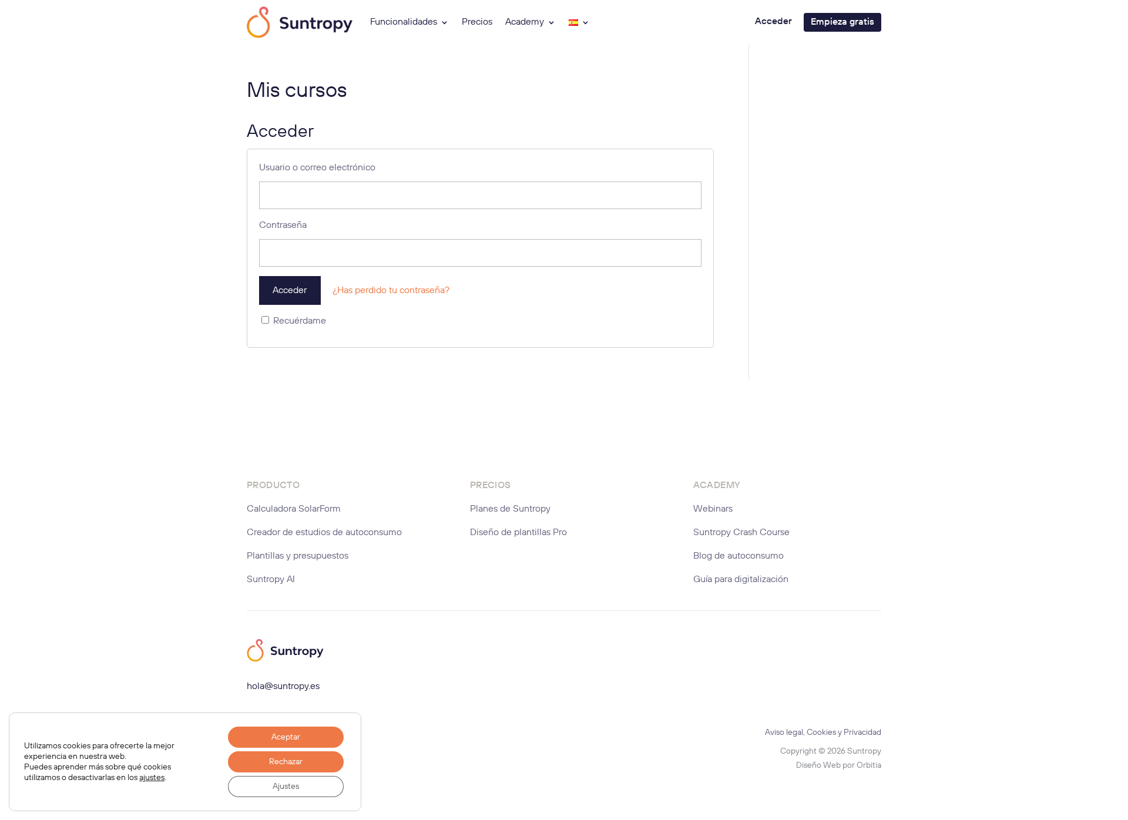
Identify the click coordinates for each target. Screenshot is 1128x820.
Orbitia (869, 765)
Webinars (713, 509)
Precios (477, 22)
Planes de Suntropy (510, 509)
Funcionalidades (403, 22)
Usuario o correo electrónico (317, 168)
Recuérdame (298, 321)
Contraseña (283, 225)
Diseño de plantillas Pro (518, 532)
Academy (524, 22)
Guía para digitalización (740, 579)
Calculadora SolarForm (294, 509)
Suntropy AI (271, 579)
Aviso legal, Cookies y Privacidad (823, 732)
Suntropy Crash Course (741, 532)
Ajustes (286, 786)
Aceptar (285, 737)
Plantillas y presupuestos (297, 556)
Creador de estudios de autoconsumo (324, 532)
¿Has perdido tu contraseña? (391, 290)
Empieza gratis (842, 22)
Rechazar (286, 762)
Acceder (773, 21)
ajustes (151, 778)
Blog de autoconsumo (738, 556)
